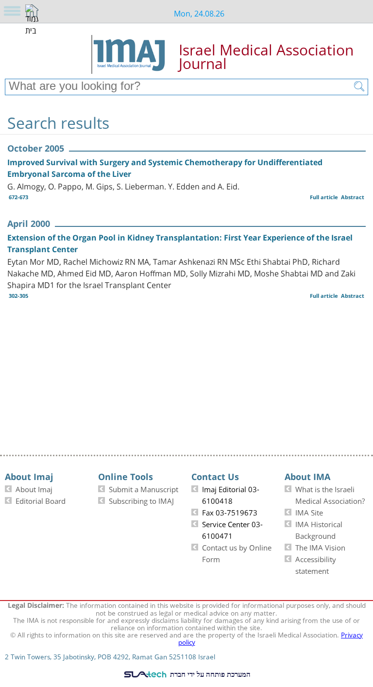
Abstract (352, 197)
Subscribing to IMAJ (141, 500)
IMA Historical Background (318, 529)
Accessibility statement (315, 564)
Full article (324, 197)
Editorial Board (41, 500)
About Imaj (34, 488)
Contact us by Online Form (236, 552)
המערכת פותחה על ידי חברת (209, 674)
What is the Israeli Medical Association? (330, 494)
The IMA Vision (320, 546)
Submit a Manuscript (143, 488)
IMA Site (309, 511)
